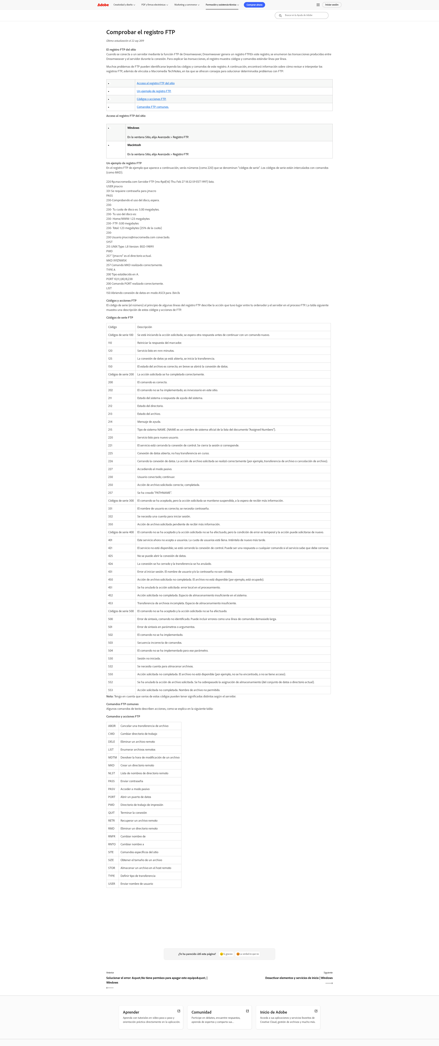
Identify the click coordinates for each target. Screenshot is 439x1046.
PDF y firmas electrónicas (153, 4)
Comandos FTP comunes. (153, 107)
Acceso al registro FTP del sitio (156, 83)
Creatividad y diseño (123, 4)
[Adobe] (103, 4)
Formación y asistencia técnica (221, 4)
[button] (318, 5)
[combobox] (302, 15)
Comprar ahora (254, 4)
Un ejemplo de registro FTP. (154, 91)
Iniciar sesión (332, 4)
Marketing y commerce (185, 4)
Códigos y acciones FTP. (151, 99)
